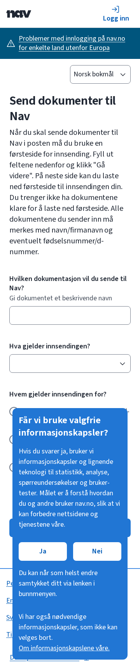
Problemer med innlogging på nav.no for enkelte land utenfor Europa (72, 43)
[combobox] (66, 363)
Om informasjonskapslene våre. (64, 648)
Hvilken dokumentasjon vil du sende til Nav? (68, 283)
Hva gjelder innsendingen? (49, 346)
